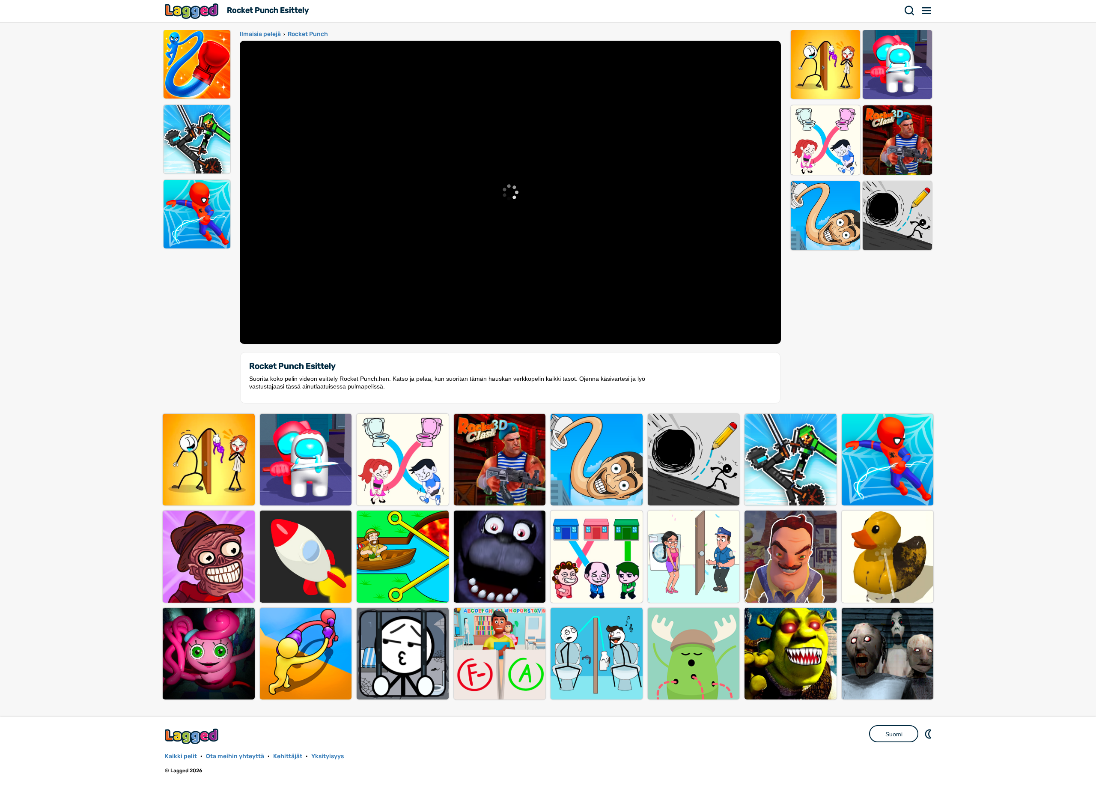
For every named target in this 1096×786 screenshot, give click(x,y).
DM (929, 733)
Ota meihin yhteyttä (235, 756)
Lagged (192, 11)
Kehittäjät (287, 756)
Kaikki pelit (181, 756)
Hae (909, 10)
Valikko (926, 10)
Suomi (893, 734)
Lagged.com (192, 736)
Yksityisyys (327, 756)
